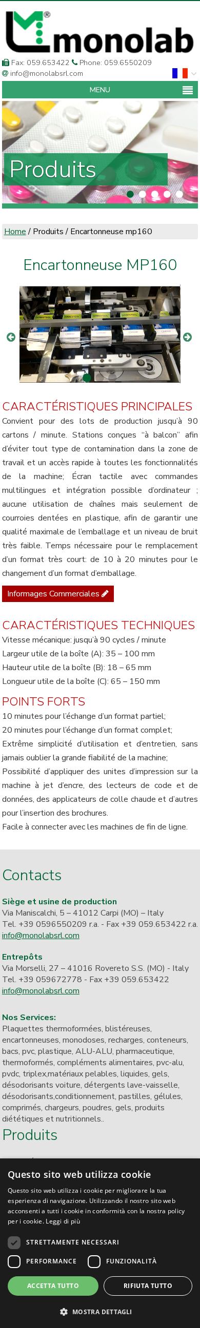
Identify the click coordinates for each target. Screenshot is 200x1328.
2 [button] (98, 378)
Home (15, 231)
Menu (100, 90)
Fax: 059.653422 (39, 62)
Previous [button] (12, 332)
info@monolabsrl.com (45, 73)
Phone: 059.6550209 (114, 62)
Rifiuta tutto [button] (148, 1285)
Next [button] (188, 332)
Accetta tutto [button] (53, 1285)
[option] (99, 332)
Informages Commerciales (54, 593)
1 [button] (86, 378)
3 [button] (111, 378)
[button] (100, 1311)
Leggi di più (63, 1221)
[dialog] (100, 1243)
